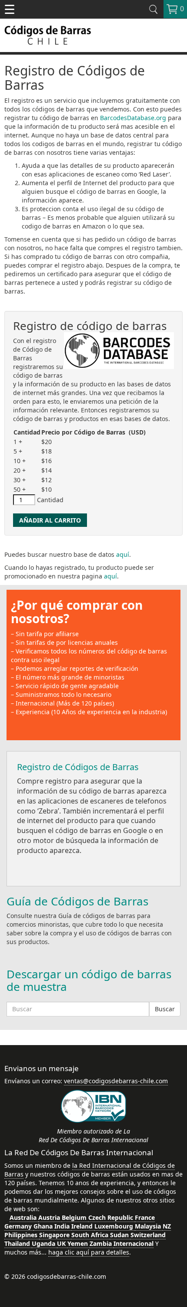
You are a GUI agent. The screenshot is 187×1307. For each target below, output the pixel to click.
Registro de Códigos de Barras (78, 767)
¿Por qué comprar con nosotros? (77, 612)
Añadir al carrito (50, 520)
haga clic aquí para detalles (88, 1252)
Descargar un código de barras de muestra (89, 980)
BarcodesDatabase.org (133, 118)
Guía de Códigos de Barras (77, 901)
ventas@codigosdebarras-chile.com (116, 1081)
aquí (122, 554)
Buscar (165, 1009)
